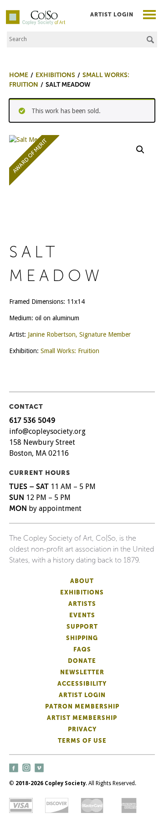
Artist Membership (82, 717)
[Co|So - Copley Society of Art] (36, 13)
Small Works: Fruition (70, 350)
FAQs (82, 649)
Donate (82, 660)
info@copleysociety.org (47, 431)
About (82, 581)
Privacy (82, 729)
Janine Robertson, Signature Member (79, 334)
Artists (82, 603)
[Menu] (149, 15)
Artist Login (111, 14)
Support (82, 626)
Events (82, 615)
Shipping (82, 638)
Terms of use (82, 740)
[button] (140, 149)
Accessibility (82, 683)
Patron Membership (82, 706)
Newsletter (82, 672)
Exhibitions (82, 592)
